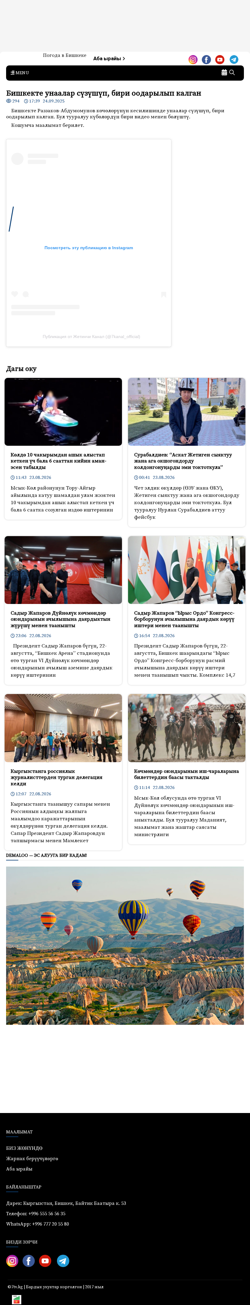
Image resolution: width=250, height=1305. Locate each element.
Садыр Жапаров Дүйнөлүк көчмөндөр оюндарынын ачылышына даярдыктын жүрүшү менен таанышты (60, 619)
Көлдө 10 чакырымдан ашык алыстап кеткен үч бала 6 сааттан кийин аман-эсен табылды (58, 461)
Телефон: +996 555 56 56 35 (35, 1214)
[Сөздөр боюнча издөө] (232, 73)
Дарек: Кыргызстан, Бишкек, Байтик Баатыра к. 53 (66, 1203)
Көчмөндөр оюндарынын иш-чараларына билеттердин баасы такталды (186, 774)
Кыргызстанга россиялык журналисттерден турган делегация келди (56, 777)
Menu (21, 73)
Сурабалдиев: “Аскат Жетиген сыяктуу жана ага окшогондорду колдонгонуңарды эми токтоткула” (183, 461)
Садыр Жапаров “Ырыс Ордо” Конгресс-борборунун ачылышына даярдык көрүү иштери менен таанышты (184, 619)
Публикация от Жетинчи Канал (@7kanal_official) (91, 336)
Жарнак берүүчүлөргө (32, 1159)
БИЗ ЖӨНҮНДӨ (24, 1148)
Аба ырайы (107, 58)
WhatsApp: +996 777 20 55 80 (37, 1224)
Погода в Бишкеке (64, 55)
